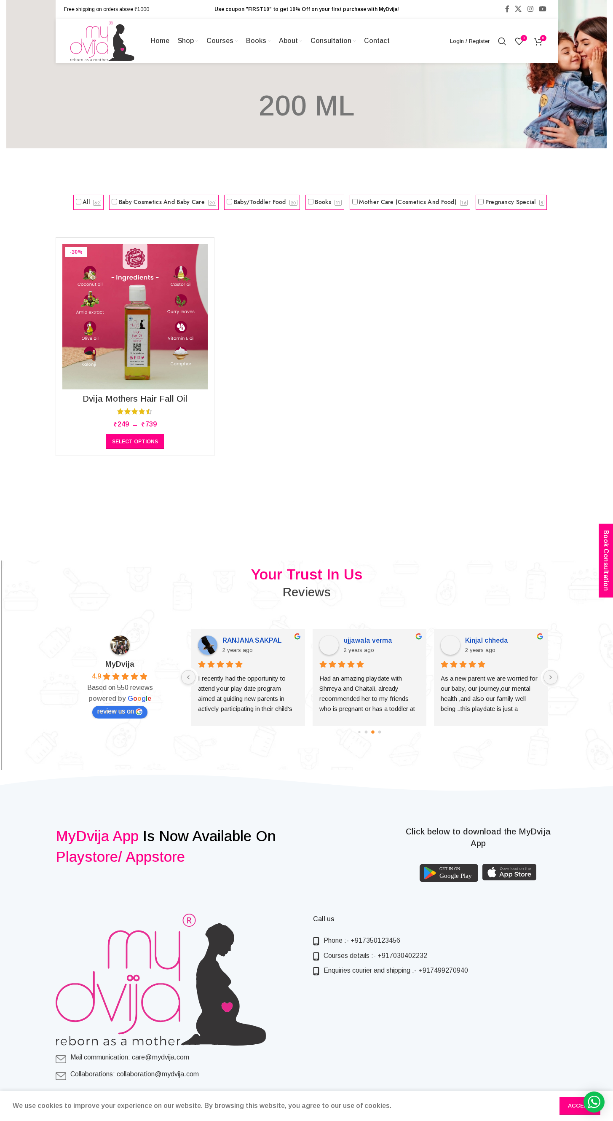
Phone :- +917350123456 (362, 940)
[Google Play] (449, 873)
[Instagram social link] (530, 9)
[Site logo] (102, 40)
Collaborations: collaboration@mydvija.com (134, 1074)
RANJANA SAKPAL (252, 640)
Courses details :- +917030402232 (375, 955)
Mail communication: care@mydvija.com (129, 1057)
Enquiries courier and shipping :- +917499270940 (396, 970)
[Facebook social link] (507, 9)
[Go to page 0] (359, 732)
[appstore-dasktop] (509, 872)
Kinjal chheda (486, 640)
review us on (115, 711)
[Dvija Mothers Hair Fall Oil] (135, 316)
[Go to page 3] (379, 731)
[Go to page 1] (365, 731)
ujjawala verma (368, 640)
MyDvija (119, 664)
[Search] (502, 41)
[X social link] (518, 9)
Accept (580, 1105)
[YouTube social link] (542, 9)
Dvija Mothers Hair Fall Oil (135, 398)
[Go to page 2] (373, 732)
